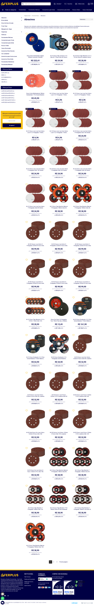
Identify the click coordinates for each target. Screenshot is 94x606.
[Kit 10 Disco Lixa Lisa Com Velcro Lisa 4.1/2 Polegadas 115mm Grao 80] (59, 125)
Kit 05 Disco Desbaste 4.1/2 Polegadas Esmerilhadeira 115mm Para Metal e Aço (58, 357)
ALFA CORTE (5, 72)
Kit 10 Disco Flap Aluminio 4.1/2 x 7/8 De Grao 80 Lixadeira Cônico (82, 56)
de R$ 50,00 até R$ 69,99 (7, 95)
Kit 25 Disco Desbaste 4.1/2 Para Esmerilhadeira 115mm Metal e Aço (82, 320)
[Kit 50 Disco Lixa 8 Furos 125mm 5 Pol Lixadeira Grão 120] (82, 426)
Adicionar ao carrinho (39, 63)
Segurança (4, 31)
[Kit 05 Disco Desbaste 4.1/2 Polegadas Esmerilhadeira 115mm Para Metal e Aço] (59, 351)
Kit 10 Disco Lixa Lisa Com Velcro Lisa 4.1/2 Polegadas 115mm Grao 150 (82, 94)
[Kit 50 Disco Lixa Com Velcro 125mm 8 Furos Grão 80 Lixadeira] (82, 351)
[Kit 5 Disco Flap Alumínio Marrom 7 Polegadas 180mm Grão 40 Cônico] (82, 200)
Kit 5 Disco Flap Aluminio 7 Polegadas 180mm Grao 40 (82, 471)
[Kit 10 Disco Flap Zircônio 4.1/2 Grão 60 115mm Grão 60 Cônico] (59, 49)
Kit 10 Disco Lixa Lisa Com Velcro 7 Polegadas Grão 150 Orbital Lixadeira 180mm (35, 169)
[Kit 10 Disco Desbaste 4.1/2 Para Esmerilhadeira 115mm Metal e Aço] (35, 351)
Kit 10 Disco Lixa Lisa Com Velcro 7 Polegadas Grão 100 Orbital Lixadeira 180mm (82, 131)
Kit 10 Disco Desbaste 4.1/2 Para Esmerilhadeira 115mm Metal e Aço (35, 357)
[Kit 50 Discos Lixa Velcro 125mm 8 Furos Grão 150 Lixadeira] (59, 426)
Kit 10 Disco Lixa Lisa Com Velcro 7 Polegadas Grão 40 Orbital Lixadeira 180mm (82, 169)
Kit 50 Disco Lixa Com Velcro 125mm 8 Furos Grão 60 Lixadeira (35, 395)
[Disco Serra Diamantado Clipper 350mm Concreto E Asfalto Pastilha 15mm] (35, 49)
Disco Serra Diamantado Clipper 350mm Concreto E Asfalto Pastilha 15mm (35, 56)
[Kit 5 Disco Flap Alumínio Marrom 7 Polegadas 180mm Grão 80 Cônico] (59, 464)
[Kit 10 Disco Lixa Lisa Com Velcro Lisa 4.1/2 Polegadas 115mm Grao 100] (59, 87)
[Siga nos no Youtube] (5, 596)
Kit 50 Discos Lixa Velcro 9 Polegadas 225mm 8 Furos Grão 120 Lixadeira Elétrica (58, 282)
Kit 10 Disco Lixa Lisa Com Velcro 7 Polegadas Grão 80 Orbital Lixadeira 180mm (35, 207)
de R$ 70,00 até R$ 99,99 (7, 97)
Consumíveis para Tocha (48, 10)
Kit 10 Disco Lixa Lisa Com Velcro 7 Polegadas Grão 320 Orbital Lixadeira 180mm (59, 169)
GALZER (4, 81)
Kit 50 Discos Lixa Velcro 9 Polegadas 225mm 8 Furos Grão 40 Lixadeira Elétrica (82, 244)
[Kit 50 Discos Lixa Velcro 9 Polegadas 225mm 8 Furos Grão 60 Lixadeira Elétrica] (59, 238)
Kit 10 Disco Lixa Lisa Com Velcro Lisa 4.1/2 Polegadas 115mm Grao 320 (35, 131)
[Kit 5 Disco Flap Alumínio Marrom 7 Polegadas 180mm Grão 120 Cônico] (35, 539)
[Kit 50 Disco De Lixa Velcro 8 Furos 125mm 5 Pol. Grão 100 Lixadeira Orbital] (35, 464)
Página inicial (27, 15)
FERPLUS (4, 79)
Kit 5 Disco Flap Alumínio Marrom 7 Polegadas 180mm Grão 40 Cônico (82, 207)
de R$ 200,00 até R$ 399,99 (8, 102)
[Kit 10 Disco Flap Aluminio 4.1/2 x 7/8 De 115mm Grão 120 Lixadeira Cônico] (35, 313)
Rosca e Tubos (76, 10)
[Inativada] (57, 588)
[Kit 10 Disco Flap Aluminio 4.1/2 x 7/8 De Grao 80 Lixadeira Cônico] (82, 49)
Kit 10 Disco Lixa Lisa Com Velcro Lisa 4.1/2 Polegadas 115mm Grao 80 (59, 131)
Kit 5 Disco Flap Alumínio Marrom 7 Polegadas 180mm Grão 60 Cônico (59, 207)
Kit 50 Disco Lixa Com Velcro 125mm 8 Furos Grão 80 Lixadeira (82, 357)
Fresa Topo (4, 26)
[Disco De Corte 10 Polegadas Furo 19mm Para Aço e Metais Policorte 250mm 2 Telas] (59, 313)
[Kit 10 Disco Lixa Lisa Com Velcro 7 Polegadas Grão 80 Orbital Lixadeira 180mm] (35, 200)
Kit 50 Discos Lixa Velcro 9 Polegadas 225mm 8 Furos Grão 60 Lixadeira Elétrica (58, 244)
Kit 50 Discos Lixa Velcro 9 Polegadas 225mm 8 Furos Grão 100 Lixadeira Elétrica (82, 282)
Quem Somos (27, 585)
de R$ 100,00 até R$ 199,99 (8, 100)
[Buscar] (22, 3)
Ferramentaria (22, 10)
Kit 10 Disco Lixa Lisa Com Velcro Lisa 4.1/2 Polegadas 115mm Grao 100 (59, 94)
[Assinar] (12, 125)
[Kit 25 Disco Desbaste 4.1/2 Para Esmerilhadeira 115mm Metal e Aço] (82, 313)
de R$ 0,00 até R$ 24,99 (7, 91)
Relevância (82, 19)
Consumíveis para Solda (63, 10)
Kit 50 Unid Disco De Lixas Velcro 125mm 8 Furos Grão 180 (35, 433)
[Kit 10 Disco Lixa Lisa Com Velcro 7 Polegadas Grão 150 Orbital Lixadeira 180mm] (35, 163)
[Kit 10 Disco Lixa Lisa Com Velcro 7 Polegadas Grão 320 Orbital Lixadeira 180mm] (59, 163)
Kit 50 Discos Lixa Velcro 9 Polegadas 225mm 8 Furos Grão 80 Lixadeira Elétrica (35, 244)
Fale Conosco (27, 576)
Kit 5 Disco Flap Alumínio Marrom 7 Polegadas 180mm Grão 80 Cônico (59, 471)
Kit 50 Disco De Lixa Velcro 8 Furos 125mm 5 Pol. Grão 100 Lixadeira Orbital (35, 471)
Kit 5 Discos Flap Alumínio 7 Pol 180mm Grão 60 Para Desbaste (58, 508)
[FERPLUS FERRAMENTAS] (9, 4)
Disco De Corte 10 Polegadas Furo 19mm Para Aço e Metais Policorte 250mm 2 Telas (59, 320)
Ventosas (3, 34)
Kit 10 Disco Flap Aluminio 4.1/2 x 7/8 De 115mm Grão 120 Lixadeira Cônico (35, 320)
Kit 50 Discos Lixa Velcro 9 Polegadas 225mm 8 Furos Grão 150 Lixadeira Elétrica (35, 282)
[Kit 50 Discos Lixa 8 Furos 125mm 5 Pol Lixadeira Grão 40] (59, 389)
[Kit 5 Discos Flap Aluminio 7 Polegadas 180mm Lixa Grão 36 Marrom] (82, 502)
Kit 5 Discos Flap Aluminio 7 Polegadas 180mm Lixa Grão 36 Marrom (82, 508)
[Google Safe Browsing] (78, 585)
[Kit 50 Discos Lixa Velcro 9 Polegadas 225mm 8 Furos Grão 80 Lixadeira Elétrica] (35, 238)
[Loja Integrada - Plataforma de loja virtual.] (87, 603)
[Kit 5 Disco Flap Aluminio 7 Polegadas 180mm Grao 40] (82, 464)
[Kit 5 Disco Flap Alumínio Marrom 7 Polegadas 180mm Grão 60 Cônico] (59, 200)
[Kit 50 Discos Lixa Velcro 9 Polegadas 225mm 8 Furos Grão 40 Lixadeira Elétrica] (82, 238)
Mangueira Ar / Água (6, 29)
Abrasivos (4, 17)
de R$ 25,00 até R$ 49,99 (8, 93)
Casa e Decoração (87, 10)
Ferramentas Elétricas (34, 10)
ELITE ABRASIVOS (6, 77)
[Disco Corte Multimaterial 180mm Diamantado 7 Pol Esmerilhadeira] (35, 87)
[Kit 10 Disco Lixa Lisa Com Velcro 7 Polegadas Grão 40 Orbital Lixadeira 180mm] (82, 163)
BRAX (3, 75)
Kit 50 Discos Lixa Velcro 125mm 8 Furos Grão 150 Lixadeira (59, 433)
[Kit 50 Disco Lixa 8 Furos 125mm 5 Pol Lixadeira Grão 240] (82, 389)
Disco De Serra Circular (7, 23)
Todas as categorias (10, 10)
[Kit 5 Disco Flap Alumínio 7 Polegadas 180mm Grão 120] (35, 502)
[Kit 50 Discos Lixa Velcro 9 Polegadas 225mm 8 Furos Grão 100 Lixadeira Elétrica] (82, 276)
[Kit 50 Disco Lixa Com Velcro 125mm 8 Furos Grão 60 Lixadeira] (35, 389)
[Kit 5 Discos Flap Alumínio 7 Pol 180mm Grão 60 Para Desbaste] (59, 502)
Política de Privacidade (29, 579)
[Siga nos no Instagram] (8, 596)
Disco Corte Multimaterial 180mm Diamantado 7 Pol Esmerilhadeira (35, 94)
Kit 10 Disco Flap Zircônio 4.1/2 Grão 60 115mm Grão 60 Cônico (58, 56)
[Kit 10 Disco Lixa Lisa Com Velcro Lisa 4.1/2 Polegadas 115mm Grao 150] (82, 87)
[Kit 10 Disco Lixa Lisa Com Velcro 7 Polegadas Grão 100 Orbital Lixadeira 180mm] (82, 125)
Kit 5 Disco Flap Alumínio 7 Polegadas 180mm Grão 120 (35, 508)
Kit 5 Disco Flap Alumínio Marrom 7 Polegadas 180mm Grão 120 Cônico (35, 546)
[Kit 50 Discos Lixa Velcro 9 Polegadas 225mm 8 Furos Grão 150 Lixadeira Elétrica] (35, 276)
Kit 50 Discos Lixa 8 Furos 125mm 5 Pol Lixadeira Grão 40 (58, 395)
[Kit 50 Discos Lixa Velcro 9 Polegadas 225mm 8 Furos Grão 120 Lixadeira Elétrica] (59, 276)
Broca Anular (4, 20)
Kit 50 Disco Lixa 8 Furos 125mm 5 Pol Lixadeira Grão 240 (82, 395)
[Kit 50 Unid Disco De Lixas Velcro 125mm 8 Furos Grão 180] (35, 426)
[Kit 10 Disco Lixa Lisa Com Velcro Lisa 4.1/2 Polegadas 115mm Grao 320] (35, 125)
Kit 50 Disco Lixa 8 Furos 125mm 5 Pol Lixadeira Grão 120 (82, 433)
